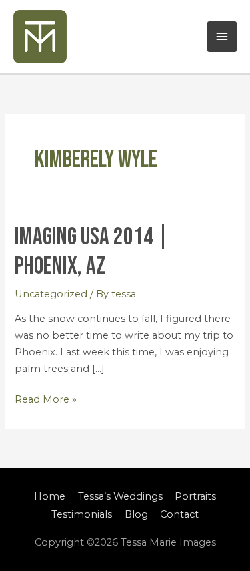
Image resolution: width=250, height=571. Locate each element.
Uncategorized (51, 294)
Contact (179, 514)
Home (49, 496)
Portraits (195, 496)
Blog (136, 514)
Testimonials (81, 514)
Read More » (46, 398)
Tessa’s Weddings (120, 496)
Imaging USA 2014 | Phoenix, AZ (92, 252)
